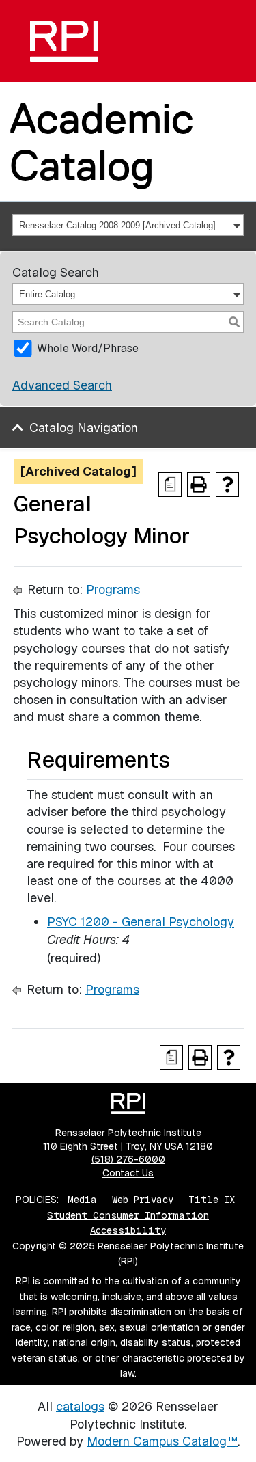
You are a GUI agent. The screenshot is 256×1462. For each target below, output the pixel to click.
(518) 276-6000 (128, 1159)
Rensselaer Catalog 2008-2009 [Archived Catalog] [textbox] (117, 225)
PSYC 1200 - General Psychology (140, 922)
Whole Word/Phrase (88, 348)
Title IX (211, 1199)
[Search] (234, 322)
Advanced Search (62, 385)
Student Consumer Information (128, 1215)
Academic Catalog (102, 141)
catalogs (80, 1406)
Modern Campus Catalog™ (162, 1441)
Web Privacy (142, 1199)
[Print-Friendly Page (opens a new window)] (198, 484)
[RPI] (64, 41)
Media (82, 1199)
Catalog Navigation (83, 427)
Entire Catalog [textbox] (47, 294)
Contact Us (128, 1173)
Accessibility (128, 1230)
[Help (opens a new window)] (227, 484)
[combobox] (128, 225)
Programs (113, 589)
